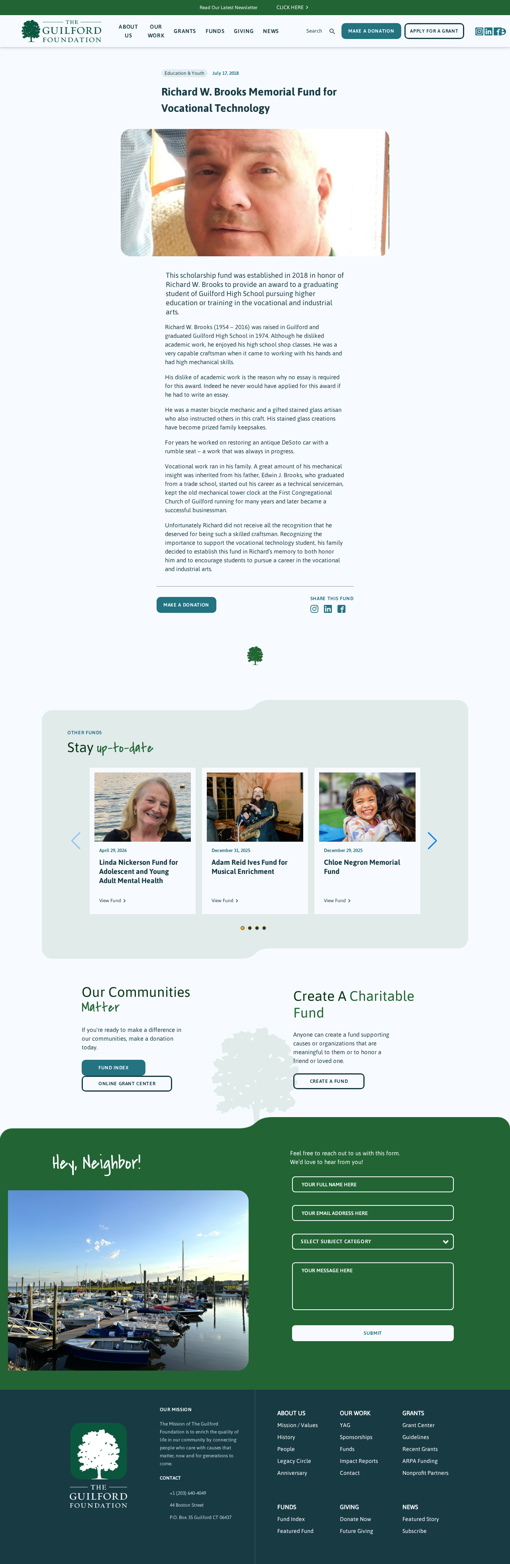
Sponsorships (356, 1437)
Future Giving (356, 1531)
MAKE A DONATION (371, 31)
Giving (243, 31)
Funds (215, 31)
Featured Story (420, 1519)
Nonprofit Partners (425, 1473)
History (286, 1437)
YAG (345, 1425)
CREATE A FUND (329, 1081)
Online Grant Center (126, 1083)
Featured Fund (295, 1531)
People (286, 1449)
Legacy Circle (294, 1461)
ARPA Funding (420, 1461)
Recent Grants (420, 1449)
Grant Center (418, 1425)
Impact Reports (359, 1461)
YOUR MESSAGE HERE (327, 1270)
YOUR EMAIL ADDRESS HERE (335, 1213)
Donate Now (355, 1519)
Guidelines (415, 1437)
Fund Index (113, 1068)
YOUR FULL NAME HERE (329, 1185)
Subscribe (414, 1531)
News (271, 31)
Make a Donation (186, 605)
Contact (350, 1473)
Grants (185, 31)
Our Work (156, 31)
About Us (128, 31)
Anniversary (292, 1473)
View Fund (110, 900)
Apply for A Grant (434, 31)
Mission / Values (297, 1425)
